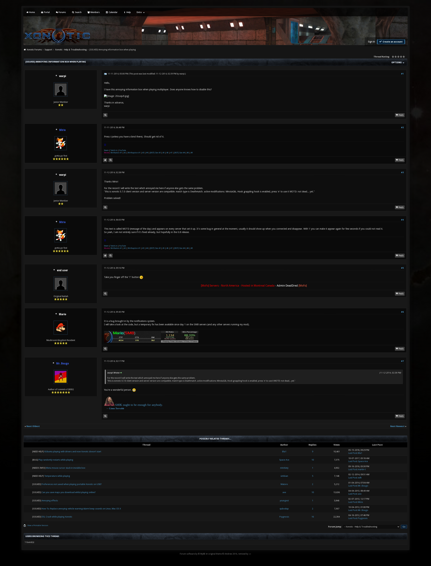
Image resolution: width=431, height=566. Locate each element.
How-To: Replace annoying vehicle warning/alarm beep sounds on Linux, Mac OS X (81, 508)
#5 (164, 153)
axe (284, 492)
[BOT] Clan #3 (155, 153)
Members (95, 12)
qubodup (284, 508)
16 (312, 516)
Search (77, 12)
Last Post (352, 453)
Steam (106, 150)
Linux (112, 408)
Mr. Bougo (363, 485)
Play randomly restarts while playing (56, 460)
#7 (171, 153)
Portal (46, 12)
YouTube (122, 150)
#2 (402, 127)
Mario (62, 314)
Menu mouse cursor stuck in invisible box (65, 468)
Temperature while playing (57, 476)
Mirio (360, 502)
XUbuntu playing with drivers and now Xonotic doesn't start (72, 451)
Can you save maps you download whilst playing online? (69, 492)
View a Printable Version (37, 525)
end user (62, 270)
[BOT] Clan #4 (179, 153)
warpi (62, 76)
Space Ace (284, 460)
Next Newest (397, 426)
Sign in (371, 41)
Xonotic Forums (34, 50)
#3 (143, 153)
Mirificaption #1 (134, 153)
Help (128, 12)
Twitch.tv (113, 150)
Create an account (392, 42)
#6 (168, 153)
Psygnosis (284, 516)
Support (48, 50)
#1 (402, 74)
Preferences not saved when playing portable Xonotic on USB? (72, 484)
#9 (192, 153)
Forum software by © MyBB (192, 554)
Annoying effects (50, 500)
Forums (62, 12)
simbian (284, 476)
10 (312, 460)
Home (32, 12)
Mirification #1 (116, 153)
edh (360, 477)
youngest (284, 500)
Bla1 (284, 451)
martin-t (362, 469)
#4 (147, 153)
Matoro (284, 484)
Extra (139, 12)
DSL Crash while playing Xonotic (57, 516)
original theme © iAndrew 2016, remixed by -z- (229, 554)
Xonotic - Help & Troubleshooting (71, 50)
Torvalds (119, 408)
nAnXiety (284, 468)
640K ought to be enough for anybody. (139, 404)
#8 (188, 153)
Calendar (113, 12)
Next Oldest (33, 426)
